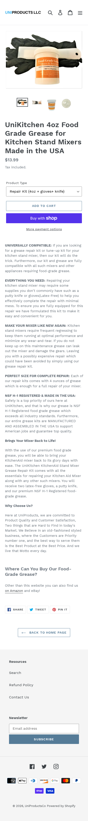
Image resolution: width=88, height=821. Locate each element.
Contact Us (19, 697)
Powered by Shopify (61, 806)
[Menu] (80, 12)
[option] (22, 103)
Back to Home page (47, 632)
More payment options (44, 229)
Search (15, 673)
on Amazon (14, 591)
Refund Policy (21, 685)
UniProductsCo (35, 806)
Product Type (16, 183)
